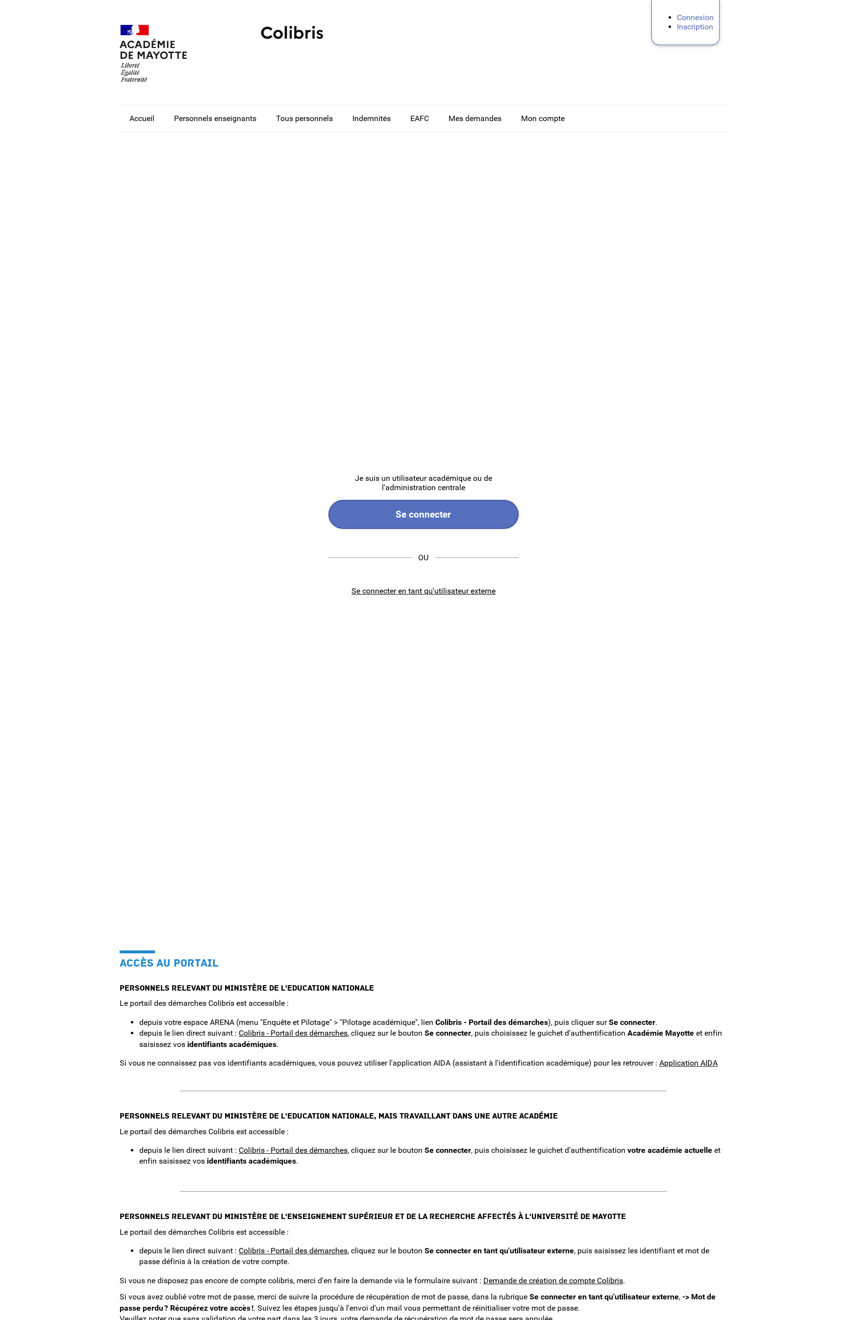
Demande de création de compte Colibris (553, 1280)
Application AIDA (688, 1063)
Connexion (695, 17)
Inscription (695, 26)
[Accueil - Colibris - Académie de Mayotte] (169, 53)
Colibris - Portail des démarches (293, 1033)
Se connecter (423, 514)
